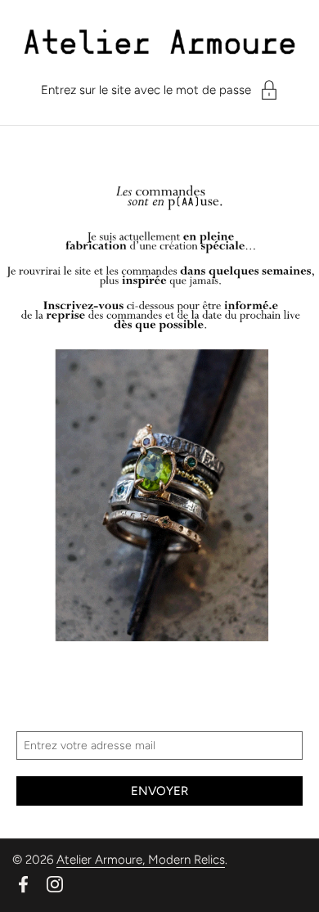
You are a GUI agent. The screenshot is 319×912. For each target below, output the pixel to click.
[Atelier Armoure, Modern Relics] (160, 47)
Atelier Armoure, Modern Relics (140, 859)
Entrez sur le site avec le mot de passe (146, 90)
